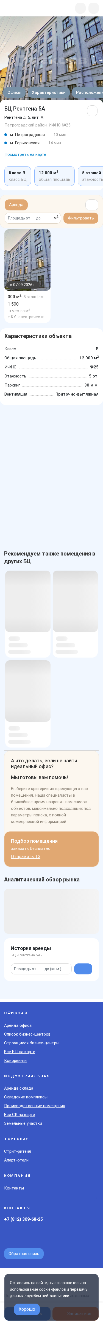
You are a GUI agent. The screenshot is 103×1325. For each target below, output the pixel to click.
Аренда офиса (18, 1025)
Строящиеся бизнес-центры (31, 1043)
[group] (27, 260)
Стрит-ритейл (17, 1151)
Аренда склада (18, 1088)
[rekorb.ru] (33, 8)
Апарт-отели (16, 1160)
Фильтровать (81, 218)
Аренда (16, 204)
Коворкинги (15, 1060)
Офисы (14, 92)
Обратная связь (24, 1253)
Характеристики (49, 92)
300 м (14, 296)
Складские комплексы (26, 1097)
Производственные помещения (34, 1105)
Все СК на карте (19, 1114)
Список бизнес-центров (27, 1034)
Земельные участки (23, 1123)
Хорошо (27, 1309)
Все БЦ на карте (19, 1051)
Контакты (14, 1188)
